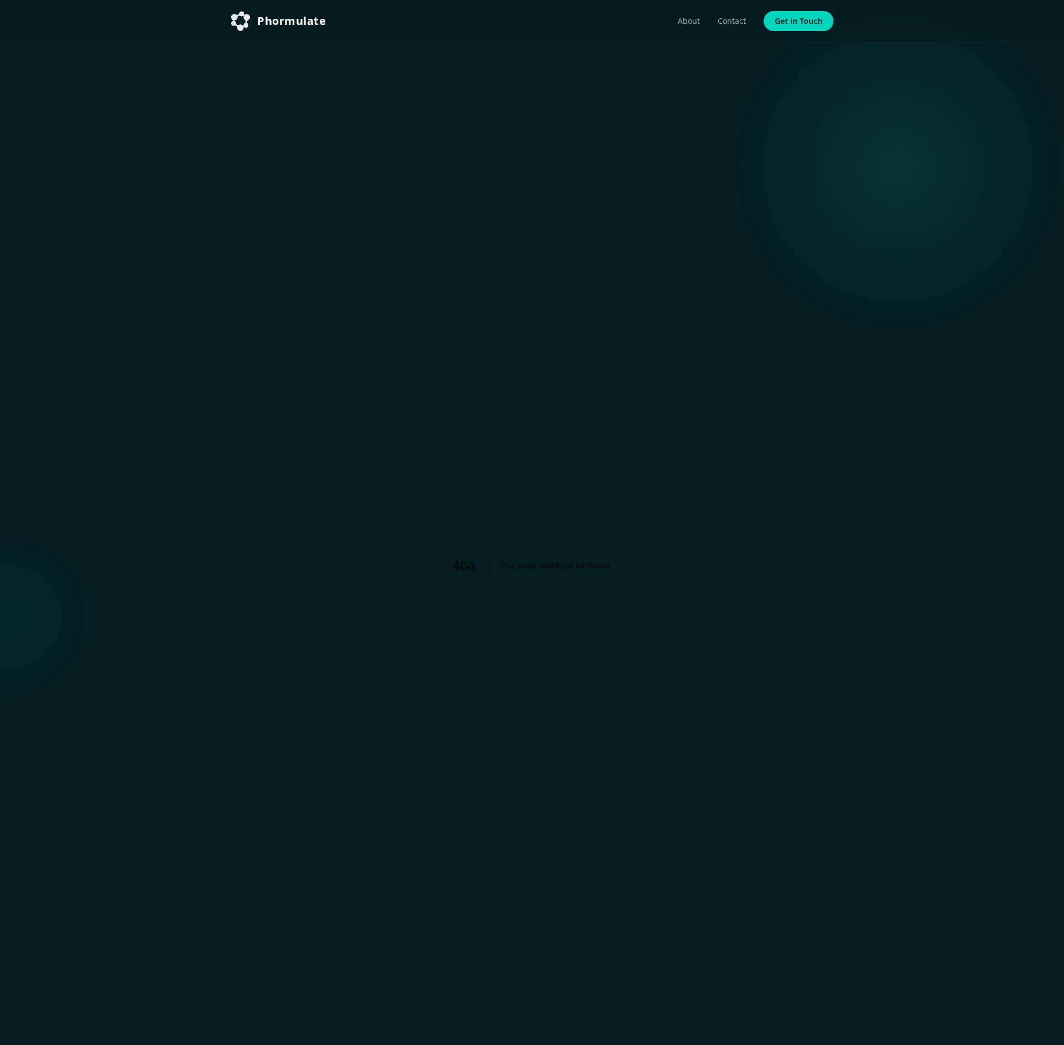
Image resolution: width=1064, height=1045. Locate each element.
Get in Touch (798, 21)
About (689, 21)
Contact (732, 21)
